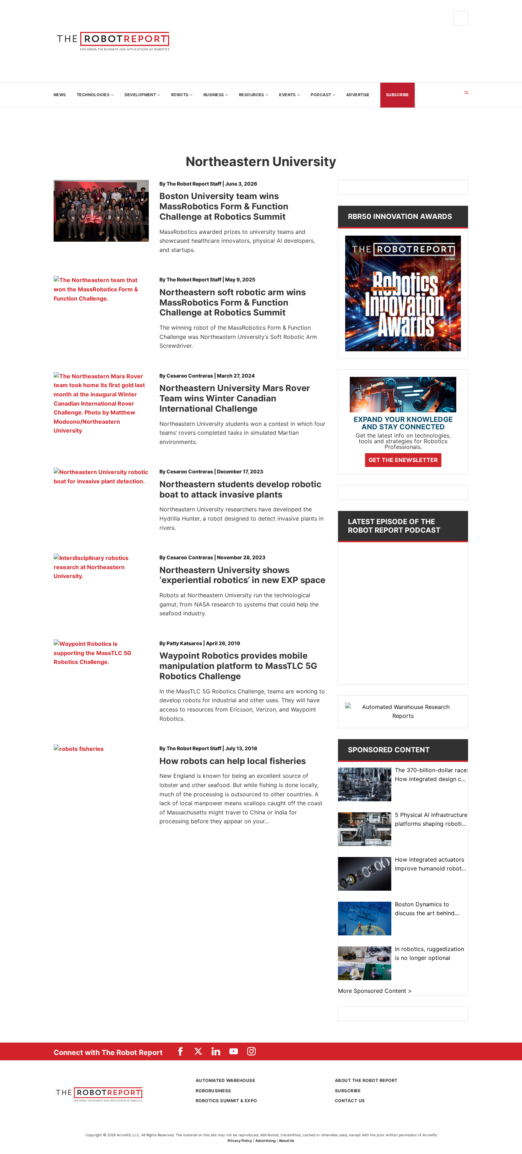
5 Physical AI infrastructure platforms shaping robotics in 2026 (431, 820)
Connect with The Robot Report (108, 1052)
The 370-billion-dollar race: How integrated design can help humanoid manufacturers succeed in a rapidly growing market (431, 775)
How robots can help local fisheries (232, 761)
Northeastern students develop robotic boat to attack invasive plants (240, 489)
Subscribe (347, 1090)
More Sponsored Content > (375, 990)
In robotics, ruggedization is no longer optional (429, 953)
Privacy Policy (240, 1140)
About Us (286, 1140)
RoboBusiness (213, 1090)
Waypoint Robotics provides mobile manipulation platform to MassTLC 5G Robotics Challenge (238, 665)
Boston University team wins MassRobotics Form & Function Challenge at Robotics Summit (223, 206)
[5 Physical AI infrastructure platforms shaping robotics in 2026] (364, 829)
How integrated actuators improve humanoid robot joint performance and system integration (429, 864)
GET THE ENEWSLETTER (403, 459)
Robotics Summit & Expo (226, 1100)
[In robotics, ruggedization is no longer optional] (364, 963)
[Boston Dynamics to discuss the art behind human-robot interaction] (364, 918)
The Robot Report (116, 41)
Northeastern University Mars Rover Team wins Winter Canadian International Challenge (234, 398)
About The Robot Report (366, 1080)
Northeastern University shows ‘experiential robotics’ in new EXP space (242, 575)
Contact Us (350, 1100)
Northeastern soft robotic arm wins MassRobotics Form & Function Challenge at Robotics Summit (232, 302)
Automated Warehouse (225, 1080)
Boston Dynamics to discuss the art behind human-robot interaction (428, 909)
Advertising (265, 1140)
